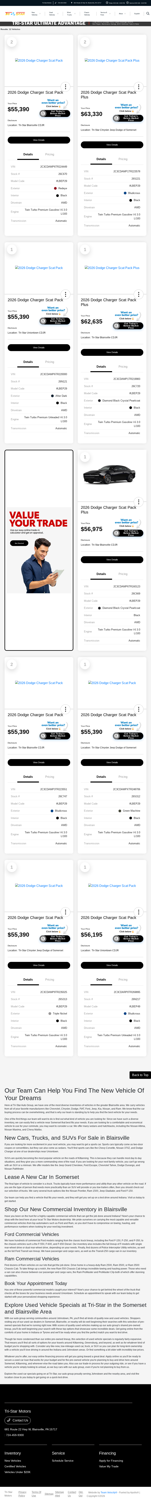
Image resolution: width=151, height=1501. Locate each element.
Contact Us (20, 1420)
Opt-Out (81, 1494)
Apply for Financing (111, 1460)
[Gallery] (75, 23)
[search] (147, 13)
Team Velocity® (109, 1492)
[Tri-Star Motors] (15, 13)
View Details (39, 140)
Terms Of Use (36, 1494)
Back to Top (140, 1075)
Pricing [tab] (49, 154)
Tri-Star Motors (8, 1494)
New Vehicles (13, 1460)
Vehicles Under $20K (17, 1472)
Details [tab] (28, 154)
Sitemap (49, 1494)
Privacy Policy (22, 1494)
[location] (71, 3)
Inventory (13, 1453)
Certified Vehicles (15, 1466)
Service (58, 1453)
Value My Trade (109, 1466)
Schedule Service (63, 1460)
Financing (107, 1453)
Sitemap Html (59, 1494)
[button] (65, 87)
